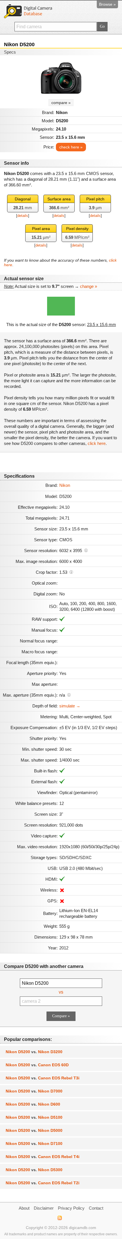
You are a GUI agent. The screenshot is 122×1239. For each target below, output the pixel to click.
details (22, 215)
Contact (96, 1208)
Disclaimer (44, 1208)
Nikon (64, 485)
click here (97, 443)
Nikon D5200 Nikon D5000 (34, 1130)
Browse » (107, 4)
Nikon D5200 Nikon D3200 (34, 1051)
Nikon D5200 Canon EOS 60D (37, 1065)
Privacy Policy (71, 1208)
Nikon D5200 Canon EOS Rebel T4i (42, 1156)
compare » (61, 102)
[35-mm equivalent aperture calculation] (69, 695)
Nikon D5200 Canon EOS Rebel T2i (42, 1183)
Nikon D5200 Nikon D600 (33, 1104)
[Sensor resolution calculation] (86, 550)
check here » (71, 147)
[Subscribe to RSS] (59, 1217)
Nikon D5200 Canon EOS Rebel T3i (42, 1078)
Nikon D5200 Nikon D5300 (34, 1169)
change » (88, 286)
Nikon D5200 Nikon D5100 (34, 1117)
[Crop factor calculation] (71, 572)
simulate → (69, 705)
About (24, 1208)
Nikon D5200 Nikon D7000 (34, 1091)
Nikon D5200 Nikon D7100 (34, 1143)
